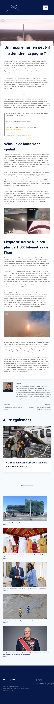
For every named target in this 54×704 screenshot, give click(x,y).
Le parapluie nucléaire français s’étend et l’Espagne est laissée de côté (40, 407)
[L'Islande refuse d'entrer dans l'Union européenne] (27, 508)
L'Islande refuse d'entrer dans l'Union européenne (16, 522)
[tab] (22, 485)
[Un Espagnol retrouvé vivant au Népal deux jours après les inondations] (27, 606)
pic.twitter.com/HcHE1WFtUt (13, 129)
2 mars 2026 (27, 135)
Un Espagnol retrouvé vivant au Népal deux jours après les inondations (22, 620)
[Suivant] (49, 454)
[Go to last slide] (5, 454)
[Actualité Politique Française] (14, 7)
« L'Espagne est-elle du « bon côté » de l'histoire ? (12, 407)
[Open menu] (45, 7)
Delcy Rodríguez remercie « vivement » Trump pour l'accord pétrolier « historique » (24, 588)
